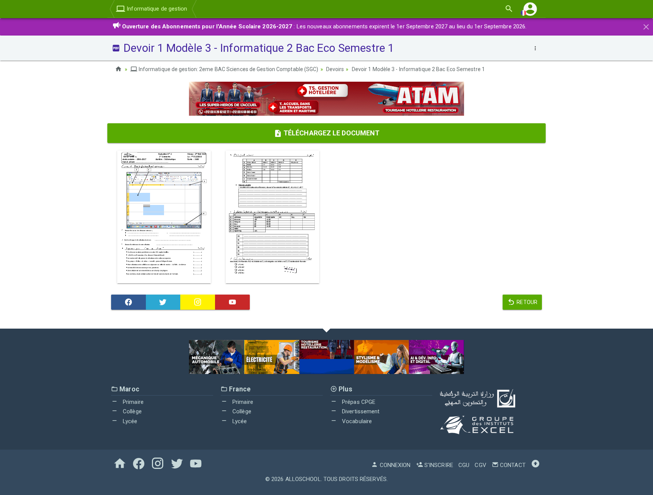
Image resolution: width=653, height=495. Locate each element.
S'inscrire (438, 465)
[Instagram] (197, 302)
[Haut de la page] (535, 465)
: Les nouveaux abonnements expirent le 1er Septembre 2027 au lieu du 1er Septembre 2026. (324, 26)
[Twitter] (163, 302)
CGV (480, 465)
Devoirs (335, 69)
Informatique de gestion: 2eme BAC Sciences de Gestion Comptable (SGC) (228, 69)
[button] (530, 9)
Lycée (129, 421)
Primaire (132, 402)
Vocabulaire (356, 421)
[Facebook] (128, 302)
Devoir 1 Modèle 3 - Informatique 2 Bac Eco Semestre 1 (418, 69)
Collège (131, 411)
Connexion (394, 465)
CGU (463, 465)
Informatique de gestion (156, 8)
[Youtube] (232, 302)
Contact (512, 465)
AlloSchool (303, 479)
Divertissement (360, 411)
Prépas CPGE (357, 402)
